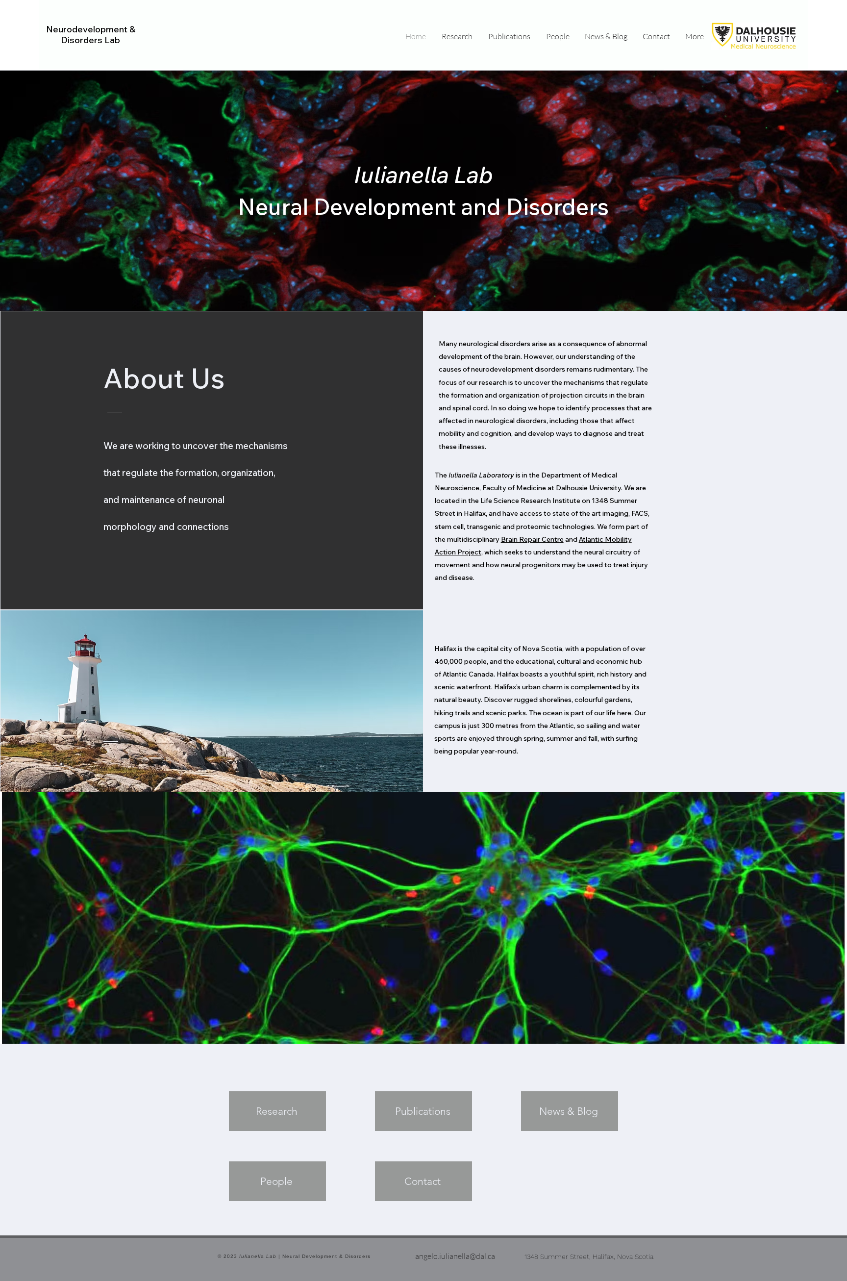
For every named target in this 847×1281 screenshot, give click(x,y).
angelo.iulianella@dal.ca (455, 1256)
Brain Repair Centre (532, 539)
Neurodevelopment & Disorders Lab (90, 35)
